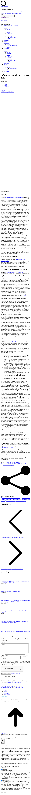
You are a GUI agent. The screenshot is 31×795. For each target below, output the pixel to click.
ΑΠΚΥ (5, 465)
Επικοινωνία (4, 20)
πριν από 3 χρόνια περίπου (7, 686)
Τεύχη (7, 92)
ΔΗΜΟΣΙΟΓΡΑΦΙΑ (6, 463)
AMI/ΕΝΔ (3, 92)
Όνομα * (3, 655)
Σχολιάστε (3, 642)
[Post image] (5, 579)
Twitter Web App (19, 687)
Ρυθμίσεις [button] (7, 736)
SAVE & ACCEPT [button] (5, 791)
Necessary (4, 769)
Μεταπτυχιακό (10, 465)
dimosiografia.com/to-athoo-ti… (13, 682)
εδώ (25, 295)
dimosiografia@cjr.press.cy (7, 447)
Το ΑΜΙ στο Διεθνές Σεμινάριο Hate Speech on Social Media (15, 631)
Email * (27, 655)
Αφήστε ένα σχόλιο (21, 463)
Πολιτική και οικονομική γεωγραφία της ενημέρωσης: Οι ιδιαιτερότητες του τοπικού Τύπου (14, 622)
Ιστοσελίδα (23, 656)
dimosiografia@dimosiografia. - (17, 699)
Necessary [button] (3, 767)
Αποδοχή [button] (14, 736)
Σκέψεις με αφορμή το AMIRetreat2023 (10, 591)
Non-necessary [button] (4, 778)
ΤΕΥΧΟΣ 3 (11, 92)
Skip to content (4, 6)
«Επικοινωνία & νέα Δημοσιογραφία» (14, 197)
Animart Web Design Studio (17, 701)
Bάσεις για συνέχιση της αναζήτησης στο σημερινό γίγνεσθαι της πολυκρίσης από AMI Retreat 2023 (15, 601)
